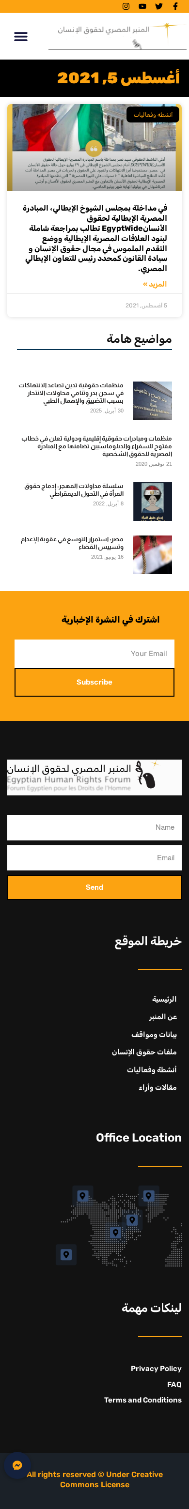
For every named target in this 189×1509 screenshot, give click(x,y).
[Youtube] (142, 6)
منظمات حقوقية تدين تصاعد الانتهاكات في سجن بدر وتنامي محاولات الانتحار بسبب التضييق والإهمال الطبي (71, 393)
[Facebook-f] (175, 6)
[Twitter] (159, 6)
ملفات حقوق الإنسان (144, 1052)
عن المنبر (163, 1016)
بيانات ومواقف (154, 1034)
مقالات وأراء (158, 1087)
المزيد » (155, 284)
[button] (21, 36)
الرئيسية (164, 999)
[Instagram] (126, 6)
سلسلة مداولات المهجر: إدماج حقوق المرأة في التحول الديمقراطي (74, 489)
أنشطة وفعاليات (152, 1070)
